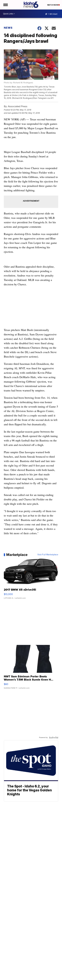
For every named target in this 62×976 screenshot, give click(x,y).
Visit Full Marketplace (47, 555)
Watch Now (52, 5)
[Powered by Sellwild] (53, 737)
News (8, 27)
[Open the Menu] (5, 5)
